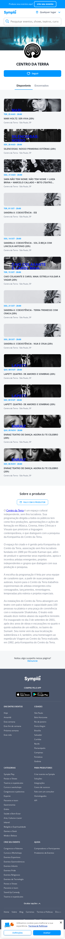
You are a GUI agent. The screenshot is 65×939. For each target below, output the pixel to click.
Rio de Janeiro (40, 721)
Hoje (6, 713)
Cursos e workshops (12, 787)
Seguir (35, 73)
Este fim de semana (12, 726)
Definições (17, 932)
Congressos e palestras (14, 791)
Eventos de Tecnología (14, 879)
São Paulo (38, 713)
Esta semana (9, 721)
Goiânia (37, 761)
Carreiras (30, 912)
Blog (21, 912)
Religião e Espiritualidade (15, 826)
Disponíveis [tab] (24, 85)
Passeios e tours (11, 800)
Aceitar (46, 932)
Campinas (38, 752)
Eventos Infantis (11, 866)
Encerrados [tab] (42, 85)
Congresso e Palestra (13, 848)
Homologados (40, 796)
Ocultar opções (31, 903)
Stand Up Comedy (12, 892)
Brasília (37, 730)
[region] (32, 929)
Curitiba (37, 739)
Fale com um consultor (44, 791)
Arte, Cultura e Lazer (13, 818)
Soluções (38, 778)
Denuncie (32, 660)
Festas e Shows (10, 778)
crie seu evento (45, 4)
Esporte (7, 796)
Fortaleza (38, 757)
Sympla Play (9, 774)
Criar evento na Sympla (44, 774)
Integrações (39, 783)
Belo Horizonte (40, 717)
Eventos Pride (10, 870)
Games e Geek (10, 831)
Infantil (7, 822)
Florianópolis (39, 748)
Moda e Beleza (10, 835)
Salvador (38, 735)
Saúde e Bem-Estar (12, 813)
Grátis (6, 809)
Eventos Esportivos (12, 857)
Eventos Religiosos (12, 875)
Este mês (8, 735)
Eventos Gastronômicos (14, 861)
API (35, 800)
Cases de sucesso (42, 787)
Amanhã (7, 717)
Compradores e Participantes (47, 848)
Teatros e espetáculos (13, 783)
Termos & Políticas (37, 926)
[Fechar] (60, 922)
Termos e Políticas (45, 912)
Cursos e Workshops (13, 853)
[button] (9, 925)
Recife (37, 743)
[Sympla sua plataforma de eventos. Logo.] (10, 12)
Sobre (14, 912)
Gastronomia (9, 804)
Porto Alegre (39, 726)
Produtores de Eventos (44, 853)
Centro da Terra (15, 510)
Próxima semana (11, 730)
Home (6, 912)
